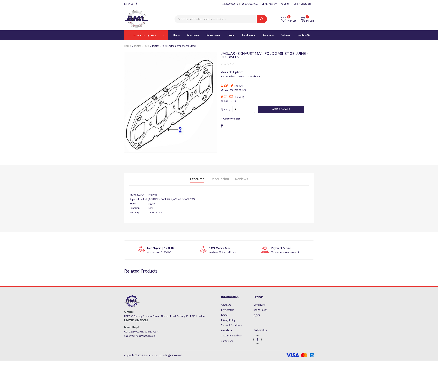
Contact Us (227, 340)
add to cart (281, 109)
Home (176, 34)
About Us (226, 304)
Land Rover (259, 304)
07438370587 (251, 3)
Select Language (303, 3)
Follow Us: (129, 3)
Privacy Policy (228, 320)
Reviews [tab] (241, 179)
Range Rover (260, 309)
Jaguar (256, 315)
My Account (271, 3)
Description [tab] (219, 179)
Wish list (291, 20)
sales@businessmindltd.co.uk (139, 335)
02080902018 (231, 3)
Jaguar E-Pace (141, 45)
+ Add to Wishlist (230, 118)
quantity (225, 109)
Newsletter (227, 330)
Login (287, 3)
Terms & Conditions (231, 325)
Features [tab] (197, 179)
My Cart (310, 20)
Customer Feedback (231, 335)
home (127, 45)
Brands (225, 315)
